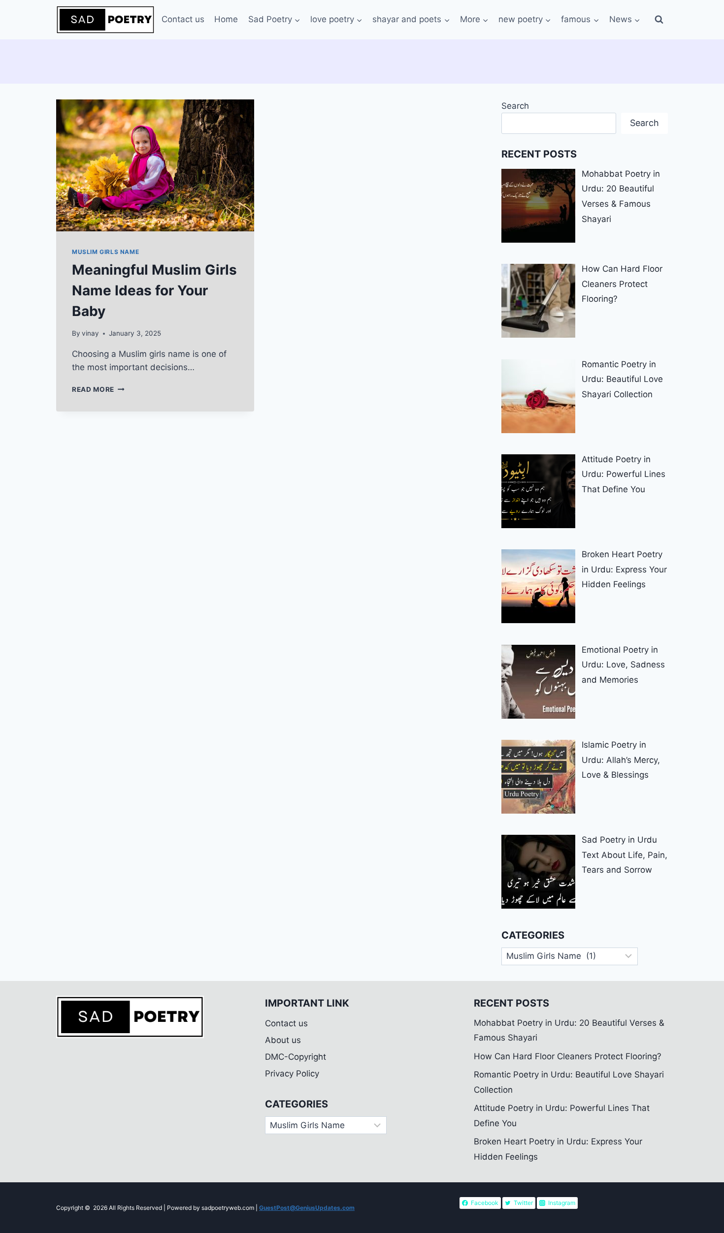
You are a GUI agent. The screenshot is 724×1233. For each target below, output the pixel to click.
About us (283, 1040)
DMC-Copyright (295, 1057)
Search (515, 106)
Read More (98, 389)
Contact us (183, 19)
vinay (90, 333)
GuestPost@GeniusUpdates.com (307, 1207)
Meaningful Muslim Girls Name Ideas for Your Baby (154, 290)
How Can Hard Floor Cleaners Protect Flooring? (567, 1056)
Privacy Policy (292, 1073)
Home (226, 19)
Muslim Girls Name (105, 251)
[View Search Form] (659, 20)
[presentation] (155, 165)
